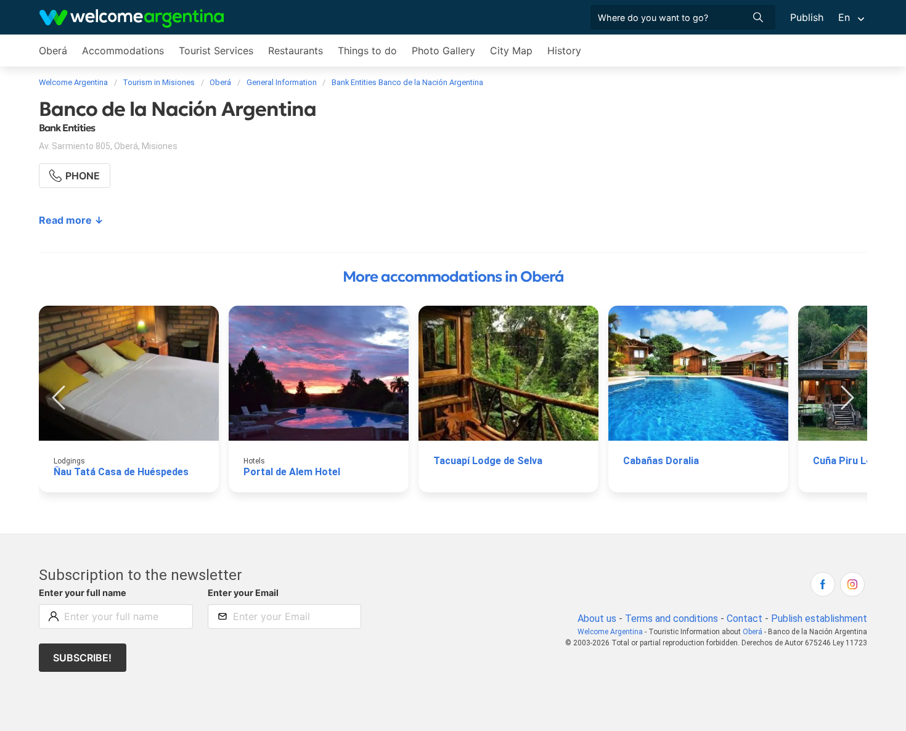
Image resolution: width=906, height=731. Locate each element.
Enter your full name (82, 592)
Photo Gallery (443, 50)
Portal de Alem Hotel (291, 472)
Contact (744, 618)
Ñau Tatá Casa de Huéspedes (121, 472)
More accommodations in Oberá (453, 276)
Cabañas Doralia (661, 461)
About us (596, 618)
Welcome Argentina (610, 631)
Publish (806, 17)
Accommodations (123, 50)
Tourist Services (216, 50)
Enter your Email (243, 592)
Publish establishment (819, 618)
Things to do (367, 50)
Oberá (53, 50)
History (564, 50)
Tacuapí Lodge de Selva (487, 461)
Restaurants (295, 50)
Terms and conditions (671, 618)
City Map (511, 50)
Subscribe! (82, 657)
